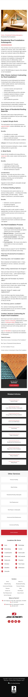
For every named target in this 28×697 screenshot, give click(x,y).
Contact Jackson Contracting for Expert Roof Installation (13, 350)
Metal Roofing (14, 487)
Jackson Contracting (10, 320)
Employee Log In (20, 680)
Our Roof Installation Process (7, 346)
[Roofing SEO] (14, 683)
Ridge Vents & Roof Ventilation (14, 448)
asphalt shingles (5, 126)
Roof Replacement (14, 502)
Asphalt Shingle (14, 401)
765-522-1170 (14, 606)
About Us (20, 581)
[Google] (12, 621)
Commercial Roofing (14, 524)
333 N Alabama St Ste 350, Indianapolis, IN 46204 (14, 600)
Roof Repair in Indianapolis (14, 509)
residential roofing (10, 322)
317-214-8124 (14, 602)
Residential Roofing (20, 583)
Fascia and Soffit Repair (14, 421)
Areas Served (20, 592)
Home (2, 35)
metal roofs (4, 156)
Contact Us (7, 590)
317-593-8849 (7, 330)
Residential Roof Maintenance (14, 441)
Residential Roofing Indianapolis (13, 35)
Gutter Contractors (14, 435)
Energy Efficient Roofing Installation (14, 414)
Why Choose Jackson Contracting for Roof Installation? (13, 340)
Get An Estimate (14, 385)
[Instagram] (19, 621)
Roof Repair (20, 590)
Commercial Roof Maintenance (14, 517)
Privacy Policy (12, 680)
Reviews (7, 588)
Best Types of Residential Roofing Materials (11, 343)
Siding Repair (14, 462)
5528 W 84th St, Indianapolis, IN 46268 (15, 604)
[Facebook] (9, 621)
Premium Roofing (14, 479)
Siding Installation (14, 455)
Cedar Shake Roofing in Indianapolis (14, 407)
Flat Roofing (14, 428)
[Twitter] (15, 621)
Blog (20, 588)
